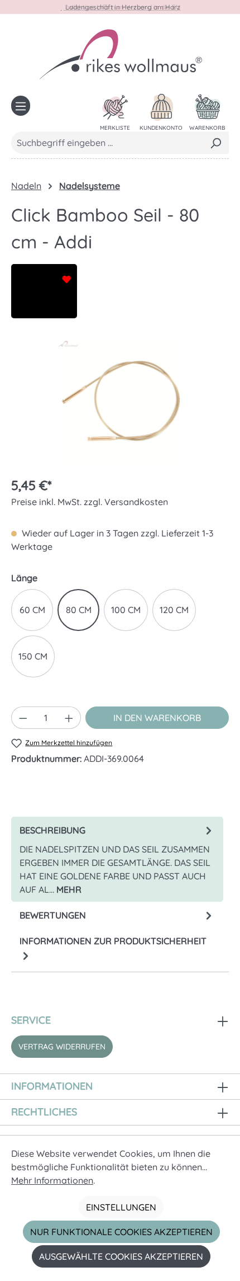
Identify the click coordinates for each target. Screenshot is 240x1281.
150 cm (32, 656)
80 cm (79, 609)
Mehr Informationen (52, 1180)
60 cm (32, 609)
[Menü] (20, 106)
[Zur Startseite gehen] (120, 53)
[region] (120, 404)
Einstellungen (121, 1207)
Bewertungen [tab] (53, 915)
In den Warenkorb (157, 717)
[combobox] (107, 142)
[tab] (117, 859)
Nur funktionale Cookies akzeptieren (121, 1231)
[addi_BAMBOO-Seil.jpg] (120, 403)
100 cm (126, 609)
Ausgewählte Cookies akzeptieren (121, 1256)
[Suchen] (216, 142)
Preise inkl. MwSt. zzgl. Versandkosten (89, 501)
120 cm (174, 609)
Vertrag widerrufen (61, 1047)
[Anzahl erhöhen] (69, 718)
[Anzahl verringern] (23, 718)
